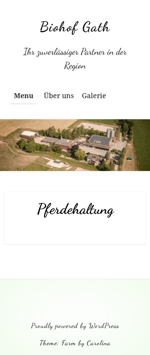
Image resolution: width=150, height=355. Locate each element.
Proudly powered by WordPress (75, 325)
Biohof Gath (75, 26)
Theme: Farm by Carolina (75, 343)
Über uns (59, 95)
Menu (23, 95)
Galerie (94, 95)
